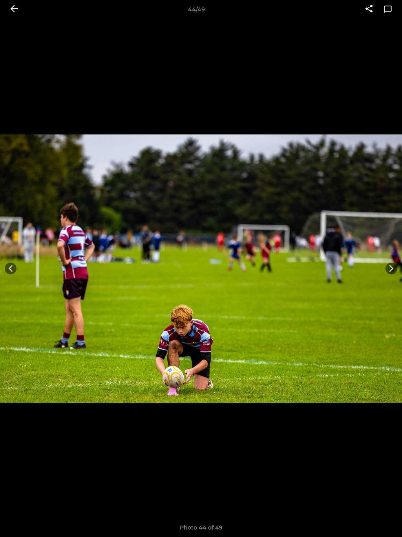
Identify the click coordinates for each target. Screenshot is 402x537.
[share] (369, 9)
